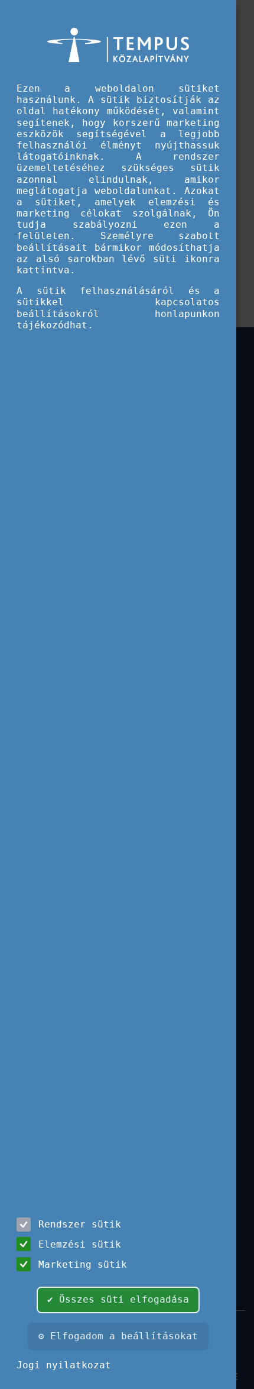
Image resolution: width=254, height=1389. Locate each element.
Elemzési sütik (79, 1244)
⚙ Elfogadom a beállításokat (118, 1336)
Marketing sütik (82, 1264)
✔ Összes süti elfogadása (118, 1299)
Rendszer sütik (79, 1224)
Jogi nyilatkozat (64, 1365)
